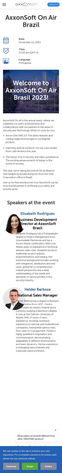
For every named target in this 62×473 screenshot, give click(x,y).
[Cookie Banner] (31, 459)
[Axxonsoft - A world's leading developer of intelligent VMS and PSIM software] (26, 4)
